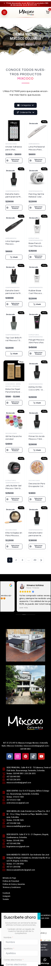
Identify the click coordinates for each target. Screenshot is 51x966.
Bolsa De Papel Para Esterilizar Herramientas (12, 392)
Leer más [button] (8, 608)
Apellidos (8, 949)
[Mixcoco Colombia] (26, 12)
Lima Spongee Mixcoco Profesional (12, 244)
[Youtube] (41, 756)
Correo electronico (13, 960)
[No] (47, 949)
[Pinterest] (25, 756)
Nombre (7, 937)
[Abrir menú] (4, 12)
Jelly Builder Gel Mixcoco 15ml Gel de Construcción (13, 488)
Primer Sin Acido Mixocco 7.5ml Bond (37, 439)
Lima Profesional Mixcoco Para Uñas (37, 149)
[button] (13, 257)
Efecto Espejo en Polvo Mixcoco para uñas (13, 535)
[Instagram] (17, 756)
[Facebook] (9, 756)
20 (35, 560)
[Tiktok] (33, 756)
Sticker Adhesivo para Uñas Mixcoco (13, 149)
